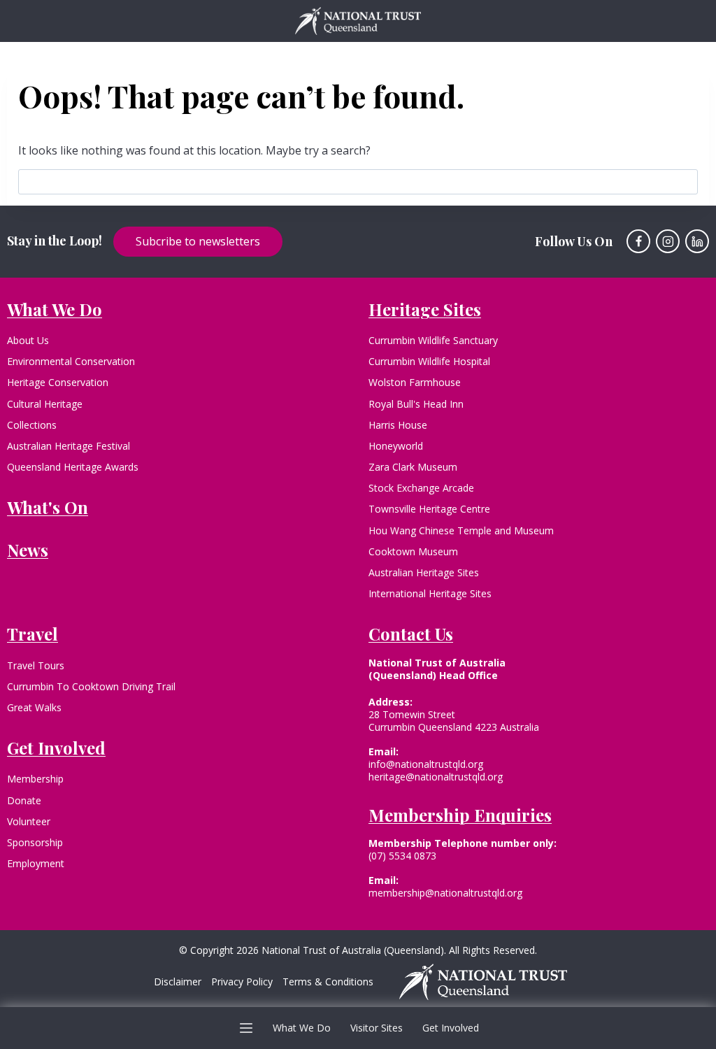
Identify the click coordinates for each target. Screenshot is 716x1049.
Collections (32, 424)
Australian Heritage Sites (423, 572)
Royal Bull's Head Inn (416, 404)
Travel (32, 633)
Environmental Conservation (71, 361)
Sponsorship (35, 842)
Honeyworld (395, 445)
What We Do (302, 1027)
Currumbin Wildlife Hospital (429, 361)
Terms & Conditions (327, 982)
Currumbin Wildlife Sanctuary (433, 340)
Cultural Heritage (45, 404)
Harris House (397, 424)
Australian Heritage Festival (68, 445)
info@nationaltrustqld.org (425, 764)
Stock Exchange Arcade (421, 487)
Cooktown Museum (413, 551)
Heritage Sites (424, 309)
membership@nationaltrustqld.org (445, 892)
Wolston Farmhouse (414, 382)
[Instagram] (668, 241)
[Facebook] (638, 241)
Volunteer (28, 821)
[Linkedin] (697, 241)
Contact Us (410, 633)
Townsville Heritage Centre (429, 508)
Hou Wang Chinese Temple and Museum (461, 530)
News (27, 549)
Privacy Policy (242, 982)
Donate (24, 800)
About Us (28, 340)
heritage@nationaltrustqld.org (435, 776)
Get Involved (450, 1027)
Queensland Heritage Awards (72, 466)
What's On (47, 507)
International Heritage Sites (430, 593)
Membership (35, 778)
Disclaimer (177, 982)
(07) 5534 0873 (402, 855)
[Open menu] (246, 1027)
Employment (35, 863)
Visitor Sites (376, 1027)
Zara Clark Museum (412, 466)
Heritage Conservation (57, 382)
